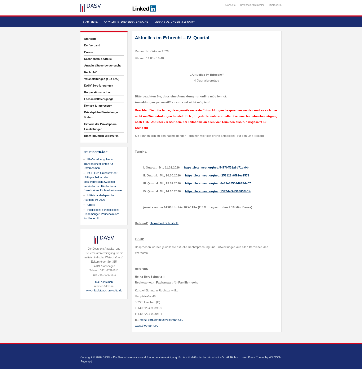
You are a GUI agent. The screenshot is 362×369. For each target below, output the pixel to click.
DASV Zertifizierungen (98, 85)
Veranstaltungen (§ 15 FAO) (175, 21)
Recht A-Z (90, 72)
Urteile (91, 204)
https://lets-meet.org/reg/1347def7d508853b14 (218, 191)
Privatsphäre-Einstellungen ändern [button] (101, 115)
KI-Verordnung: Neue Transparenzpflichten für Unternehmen (98, 164)
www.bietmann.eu (146, 325)
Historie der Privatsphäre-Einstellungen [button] (100, 127)
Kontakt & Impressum (98, 105)
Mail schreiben (104, 281)
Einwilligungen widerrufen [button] (101, 135)
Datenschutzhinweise (252, 5)
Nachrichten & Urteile (98, 58)
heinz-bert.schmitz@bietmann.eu (161, 319)
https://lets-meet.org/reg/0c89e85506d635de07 (218, 183)
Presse (88, 52)
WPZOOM (275, 357)
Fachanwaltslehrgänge (98, 99)
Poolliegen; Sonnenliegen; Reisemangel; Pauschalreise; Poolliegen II (101, 214)
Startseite (230, 5)
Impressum (275, 5)
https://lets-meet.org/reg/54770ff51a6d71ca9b (216, 167)
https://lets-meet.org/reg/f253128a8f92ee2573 (217, 175)
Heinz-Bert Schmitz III (164, 223)
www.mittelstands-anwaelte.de (104, 290)
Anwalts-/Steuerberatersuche (126, 21)
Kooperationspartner (97, 92)
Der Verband (92, 45)
